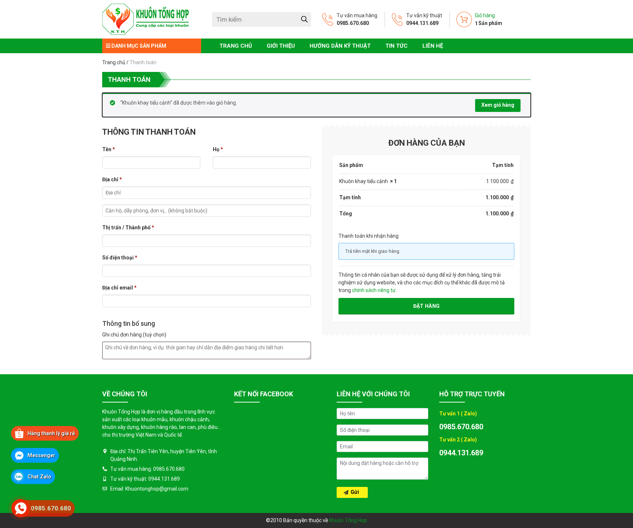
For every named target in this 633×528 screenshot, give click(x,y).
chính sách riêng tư (374, 290)
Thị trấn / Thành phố (128, 227)
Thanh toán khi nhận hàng (368, 236)
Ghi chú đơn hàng (134, 335)
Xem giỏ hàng (497, 105)
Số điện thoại (119, 258)
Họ (218, 149)
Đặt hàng (426, 306)
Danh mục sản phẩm (138, 46)
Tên (108, 149)
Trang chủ (113, 62)
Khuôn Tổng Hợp (348, 520)
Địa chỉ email (119, 288)
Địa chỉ (112, 179)
